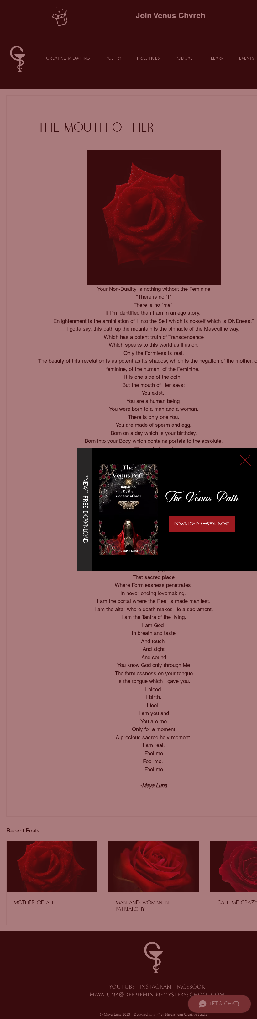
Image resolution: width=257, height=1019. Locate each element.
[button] (245, 460)
